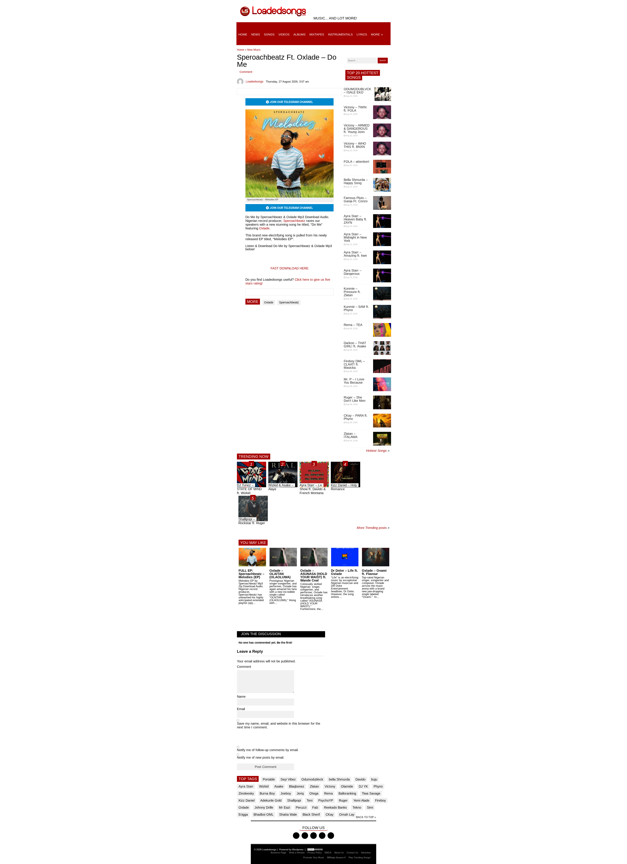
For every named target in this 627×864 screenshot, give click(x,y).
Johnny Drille (264, 807)
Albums (299, 34)
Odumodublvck (312, 779)
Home (242, 34)
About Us (339, 852)
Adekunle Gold (270, 800)
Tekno (357, 807)
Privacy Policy (314, 852)
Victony (330, 786)
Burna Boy (267, 793)
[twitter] (305, 835)
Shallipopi (294, 800)
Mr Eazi (284, 807)
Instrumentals (340, 34)
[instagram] (313, 835)
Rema (328, 793)
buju (374, 779)
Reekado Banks (335, 807)
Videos (283, 34)
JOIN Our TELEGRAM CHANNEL (291, 102)
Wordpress (297, 849)
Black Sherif (311, 814)
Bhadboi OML (263, 814)
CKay (329, 814)
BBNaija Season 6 (336, 857)
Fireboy (380, 800)
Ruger (343, 800)
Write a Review (297, 852)
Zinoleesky (246, 793)
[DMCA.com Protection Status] (315, 849)
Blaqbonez (296, 786)
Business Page (278, 852)
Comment (246, 72)
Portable (269, 779)
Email (241, 709)
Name (241, 696)
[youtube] (322, 835)
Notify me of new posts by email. (260, 757)
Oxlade (268, 302)
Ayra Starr (246, 786)
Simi (370, 807)
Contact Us (352, 852)
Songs (269, 34)
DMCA (328, 852)
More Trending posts (373, 528)
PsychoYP (325, 800)
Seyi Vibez (288, 779)
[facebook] (296, 835)
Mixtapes (316, 34)
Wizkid (264, 786)
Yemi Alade (361, 800)
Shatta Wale (288, 814)
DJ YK (363, 786)
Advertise (366, 852)
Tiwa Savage (371, 793)
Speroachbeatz (289, 302)
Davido (360, 779)
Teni (310, 800)
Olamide (347, 786)
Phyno (378, 786)
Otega (313, 793)
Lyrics (362, 34)
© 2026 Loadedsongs (265, 849)
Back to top (365, 817)
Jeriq (300, 793)
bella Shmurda (339, 779)
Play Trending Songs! (360, 857)
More (375, 34)
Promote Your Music (313, 857)
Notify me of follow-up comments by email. (268, 750)
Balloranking (347, 793)
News (255, 34)
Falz (315, 807)
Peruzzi (301, 807)
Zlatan (314, 786)
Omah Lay (346, 814)
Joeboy (286, 793)
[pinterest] (331, 835)
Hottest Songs (376, 450)
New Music (254, 49)
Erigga (243, 814)
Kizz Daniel (247, 800)
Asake (278, 786)
